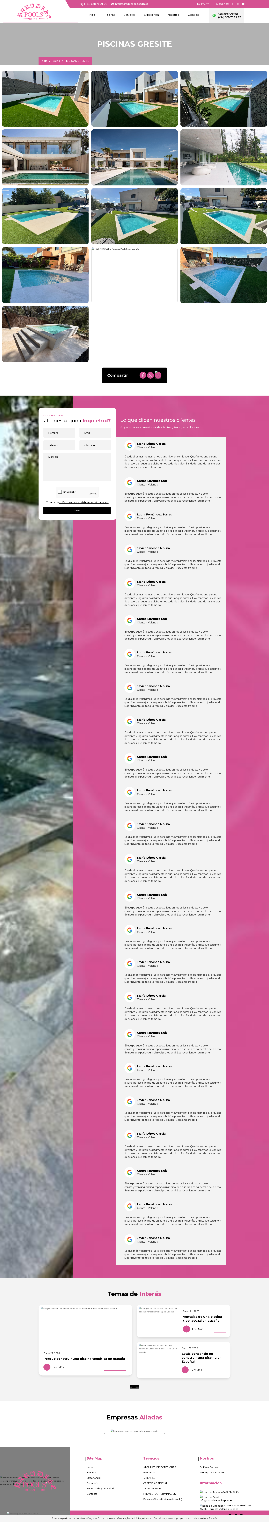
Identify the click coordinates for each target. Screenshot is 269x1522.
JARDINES (149, 1477)
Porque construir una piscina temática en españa (84, 1359)
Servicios (129, 14)
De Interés (203, 4)
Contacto (92, 1493)
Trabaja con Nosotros (212, 1472)
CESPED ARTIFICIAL (155, 1483)
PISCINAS (149, 1472)
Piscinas (110, 14)
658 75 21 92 (231, 1491)
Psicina (56, 60)
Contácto (193, 14)
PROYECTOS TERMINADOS (159, 1493)
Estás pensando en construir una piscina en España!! (202, 1357)
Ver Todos (134, 1387)
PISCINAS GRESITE (134, 44)
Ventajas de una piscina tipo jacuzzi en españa (202, 1319)
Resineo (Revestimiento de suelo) (162, 1499)
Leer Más (58, 1367)
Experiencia (151, 14)
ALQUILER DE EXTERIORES (159, 1467)
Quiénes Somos (209, 1467)
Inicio (92, 14)
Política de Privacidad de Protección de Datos (84, 502)
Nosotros (173, 14)
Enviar (77, 510)
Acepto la (78, 502)
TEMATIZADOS (152, 1488)
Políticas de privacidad (100, 1488)
